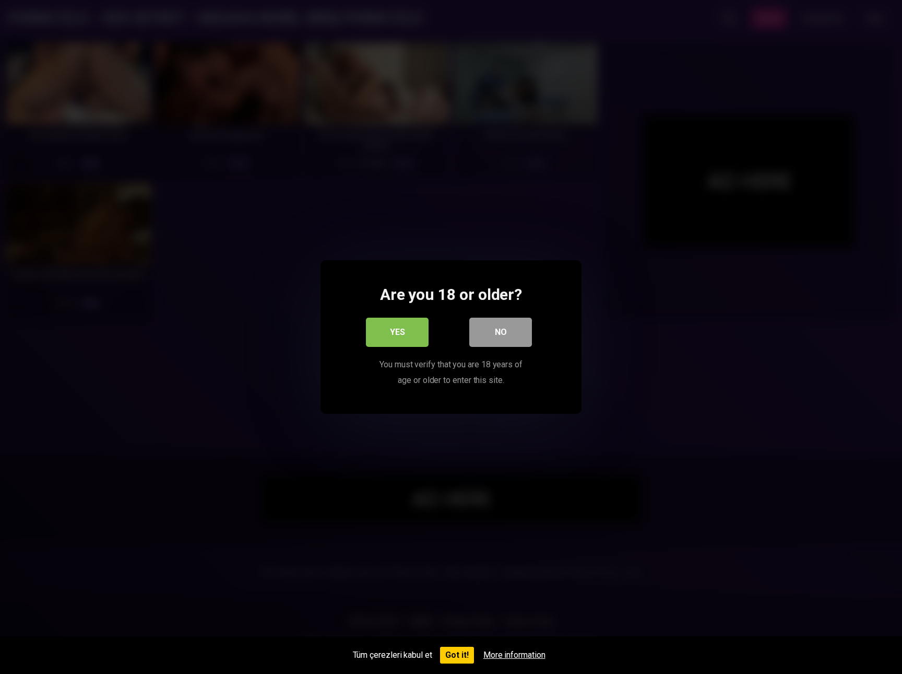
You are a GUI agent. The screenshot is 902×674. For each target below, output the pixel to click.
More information (514, 655)
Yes (397, 332)
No (501, 332)
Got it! (457, 655)
